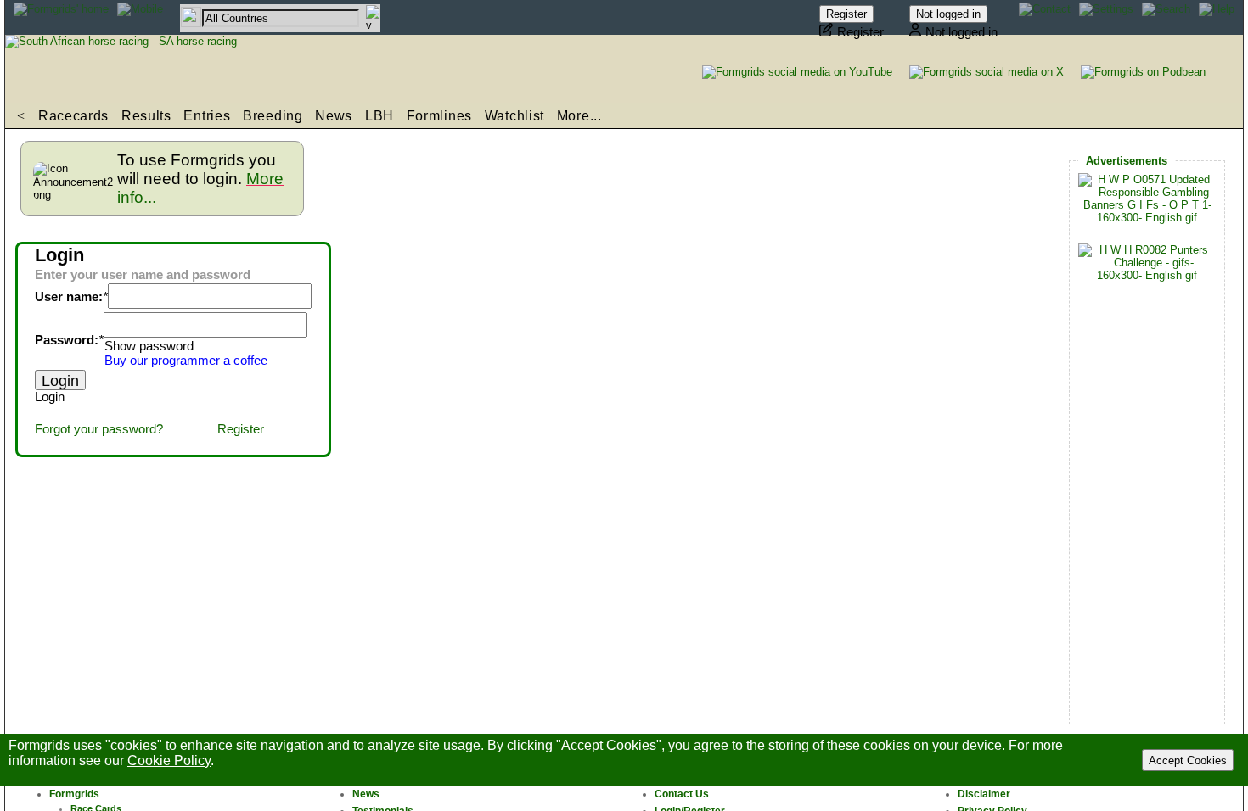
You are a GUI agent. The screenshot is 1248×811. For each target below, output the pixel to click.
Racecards (73, 116)
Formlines (439, 116)
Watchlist (514, 116)
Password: (66, 340)
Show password (149, 346)
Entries (206, 116)
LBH (379, 116)
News (333, 116)
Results (146, 116)
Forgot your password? (99, 429)
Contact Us (682, 794)
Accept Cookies (1188, 760)
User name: (69, 297)
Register (240, 429)
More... (579, 116)
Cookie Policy (169, 760)
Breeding (273, 116)
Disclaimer (984, 794)
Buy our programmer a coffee (185, 360)
